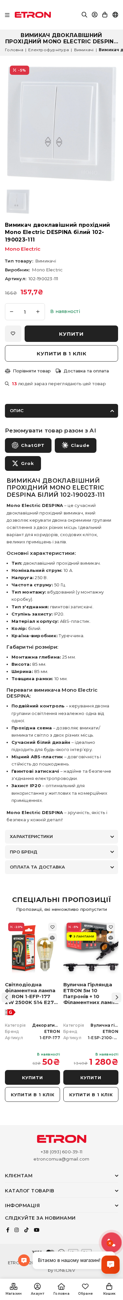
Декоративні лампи (54, 1025)
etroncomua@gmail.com (61, 1159)
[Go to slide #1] (18, 202)
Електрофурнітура (48, 49)
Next (116, 997)
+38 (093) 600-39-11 (62, 1151)
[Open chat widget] (110, 1264)
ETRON (52, 1031)
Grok (27, 463)
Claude (80, 445)
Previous (6, 997)
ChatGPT (33, 445)
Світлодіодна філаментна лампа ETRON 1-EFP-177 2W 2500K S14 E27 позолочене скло (30, 993)
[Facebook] (7, 1230)
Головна (14, 49)
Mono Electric (22, 249)
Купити (32, 1077)
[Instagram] (16, 1230)
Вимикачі (84, 49)
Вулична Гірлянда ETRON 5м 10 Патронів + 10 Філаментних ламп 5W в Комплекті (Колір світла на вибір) (88, 993)
